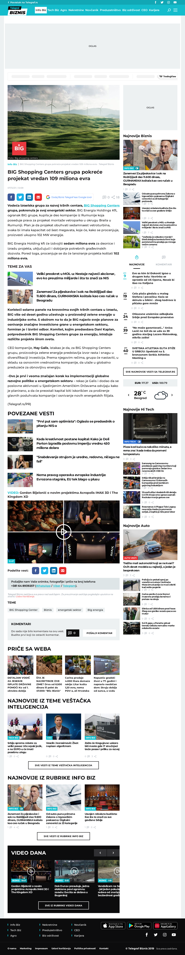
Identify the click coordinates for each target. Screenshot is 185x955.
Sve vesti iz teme (63, 765)
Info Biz (12, 164)
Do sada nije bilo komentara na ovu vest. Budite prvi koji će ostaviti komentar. (37, 633)
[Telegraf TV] (175, 2)
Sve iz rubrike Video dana (63, 905)
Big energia (95, 610)
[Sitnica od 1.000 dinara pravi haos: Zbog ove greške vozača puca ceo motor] (131, 613)
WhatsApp (43, 585)
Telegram (69, 585)
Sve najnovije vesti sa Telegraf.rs (150, 371)
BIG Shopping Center (23, 610)
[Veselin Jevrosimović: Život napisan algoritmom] (63, 727)
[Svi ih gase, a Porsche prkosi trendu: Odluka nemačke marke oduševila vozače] (131, 628)
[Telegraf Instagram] (168, 2)
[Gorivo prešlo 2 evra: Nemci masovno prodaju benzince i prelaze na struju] (131, 599)
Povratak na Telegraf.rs (24, 2)
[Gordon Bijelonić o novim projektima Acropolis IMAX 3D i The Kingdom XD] (31, 871)
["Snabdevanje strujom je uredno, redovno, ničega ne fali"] (20, 462)
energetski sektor (69, 610)
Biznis (48, 610)
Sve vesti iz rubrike (63, 836)
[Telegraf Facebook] (155, 2)
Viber (56, 585)
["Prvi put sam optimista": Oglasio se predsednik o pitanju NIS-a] (20, 426)
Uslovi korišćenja (25, 596)
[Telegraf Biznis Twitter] (162, 2)
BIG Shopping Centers (102, 205)
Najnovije (137, 136)
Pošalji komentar (99, 633)
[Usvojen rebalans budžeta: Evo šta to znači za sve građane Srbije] (102, 797)
